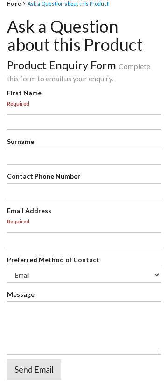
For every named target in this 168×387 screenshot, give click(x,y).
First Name (24, 93)
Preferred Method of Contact (53, 260)
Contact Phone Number (43, 176)
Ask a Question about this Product (68, 3)
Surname (20, 141)
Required (18, 103)
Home (14, 3)
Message (21, 294)
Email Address (29, 211)
